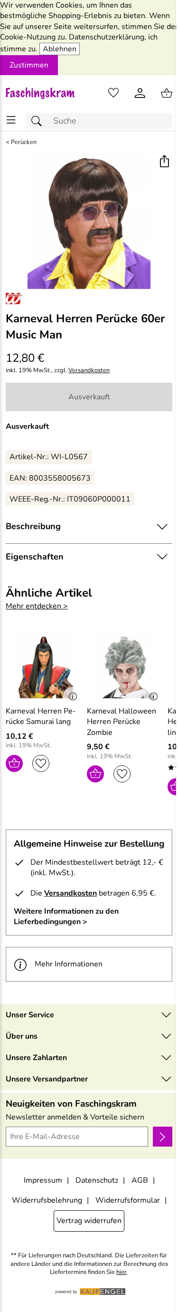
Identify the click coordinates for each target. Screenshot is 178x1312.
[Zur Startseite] (45, 93)
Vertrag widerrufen (89, 1221)
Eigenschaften (35, 556)
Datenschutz (96, 1180)
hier (121, 1272)
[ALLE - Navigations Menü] (11, 120)
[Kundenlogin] (140, 93)
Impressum (43, 1180)
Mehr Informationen (69, 964)
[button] (164, 162)
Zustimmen (28, 65)
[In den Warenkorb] (14, 763)
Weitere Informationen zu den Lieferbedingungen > (66, 916)
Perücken (24, 142)
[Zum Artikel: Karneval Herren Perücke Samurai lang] (44, 666)
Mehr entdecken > (37, 606)
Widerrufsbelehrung (47, 1200)
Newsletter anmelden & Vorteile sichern (75, 1117)
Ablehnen (59, 49)
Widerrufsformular (127, 1200)
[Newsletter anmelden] (162, 1137)
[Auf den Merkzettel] (40, 763)
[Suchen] (39, 121)
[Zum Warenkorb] (166, 93)
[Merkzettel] (113, 93)
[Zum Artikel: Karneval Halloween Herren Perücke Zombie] (125, 666)
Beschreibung (33, 526)
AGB (139, 1180)
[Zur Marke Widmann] (14, 298)
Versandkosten (89, 371)
